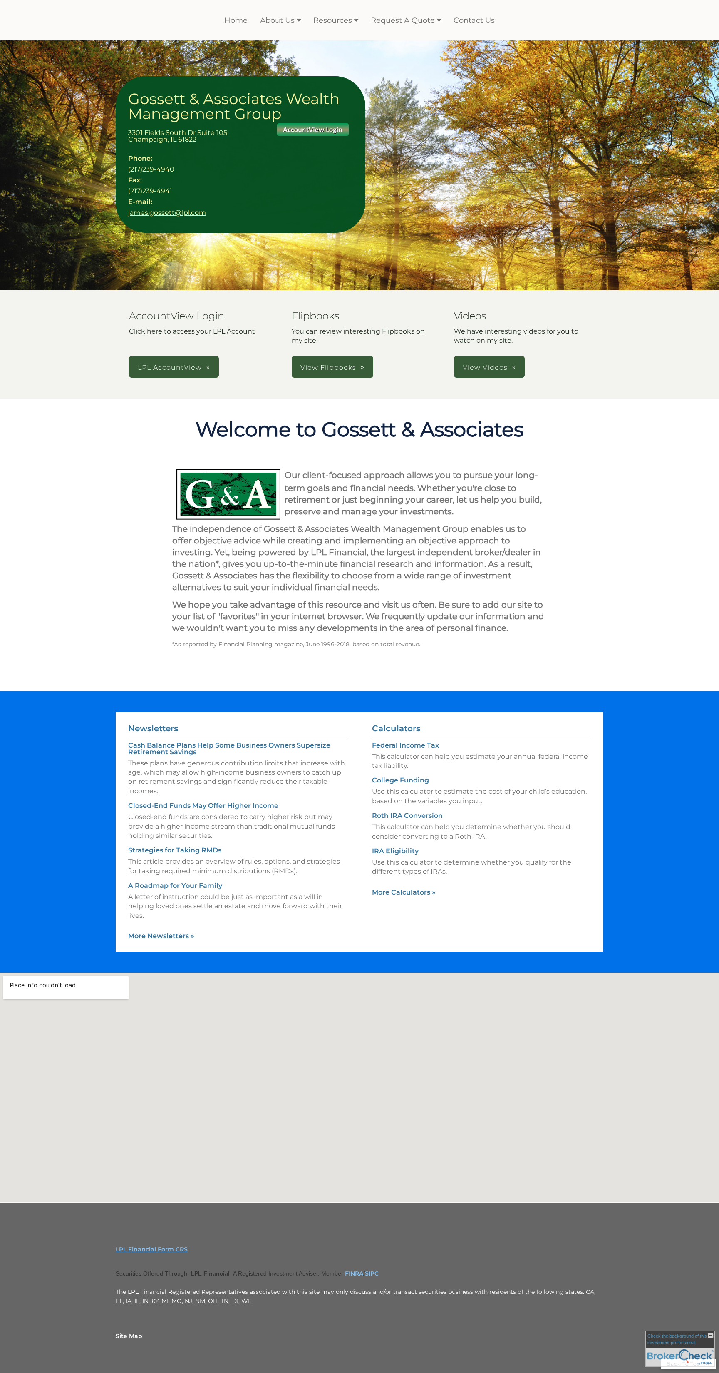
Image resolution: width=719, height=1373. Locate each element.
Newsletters (153, 728)
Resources (332, 20)
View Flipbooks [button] (328, 367)
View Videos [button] (485, 367)
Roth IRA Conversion (407, 816)
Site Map (129, 1336)
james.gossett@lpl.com (167, 213)
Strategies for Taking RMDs (174, 850)
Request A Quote (403, 20)
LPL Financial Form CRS (152, 1249)
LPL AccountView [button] (170, 367)
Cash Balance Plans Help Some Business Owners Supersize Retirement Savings (229, 748)
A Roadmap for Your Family (175, 886)
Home (236, 20)
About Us (277, 20)
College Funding (400, 780)
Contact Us (474, 20)
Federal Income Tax (405, 745)
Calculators (396, 728)
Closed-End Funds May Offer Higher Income (203, 806)
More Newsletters (161, 936)
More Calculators (404, 892)
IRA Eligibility (395, 851)
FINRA (354, 1273)
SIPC (372, 1273)
